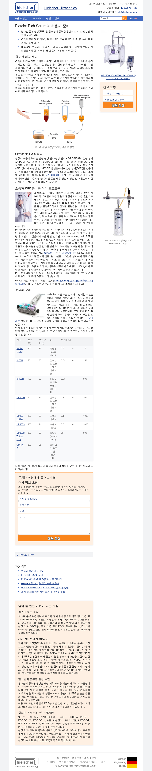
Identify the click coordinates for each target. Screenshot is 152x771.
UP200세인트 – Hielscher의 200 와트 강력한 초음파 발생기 (118, 77)
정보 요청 (118, 105)
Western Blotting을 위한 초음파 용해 (40, 583)
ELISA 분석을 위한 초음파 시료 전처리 (41, 579)
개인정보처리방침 (88, 761)
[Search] (124, 18)
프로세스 (38, 18)
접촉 (56, 18)
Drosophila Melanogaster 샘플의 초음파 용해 (44, 587)
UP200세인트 (69, 252)
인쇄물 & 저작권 (67, 761)
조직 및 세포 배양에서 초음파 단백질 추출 (43, 591)
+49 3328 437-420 (128, 7)
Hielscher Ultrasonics (60, 7)
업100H (20, 378)
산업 (48, 18)
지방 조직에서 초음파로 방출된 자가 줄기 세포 (54, 282)
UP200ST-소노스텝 (20, 436)
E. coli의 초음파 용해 (32, 575)
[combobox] (111, 18)
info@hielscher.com (127, 11)
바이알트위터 (19, 350)
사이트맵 (51, 761)
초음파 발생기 (22, 18)
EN (132, 18)
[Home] (26, 7)
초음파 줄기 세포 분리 (32, 570)
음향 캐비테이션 (54, 175)
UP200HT (49, 252)
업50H (19, 360)
